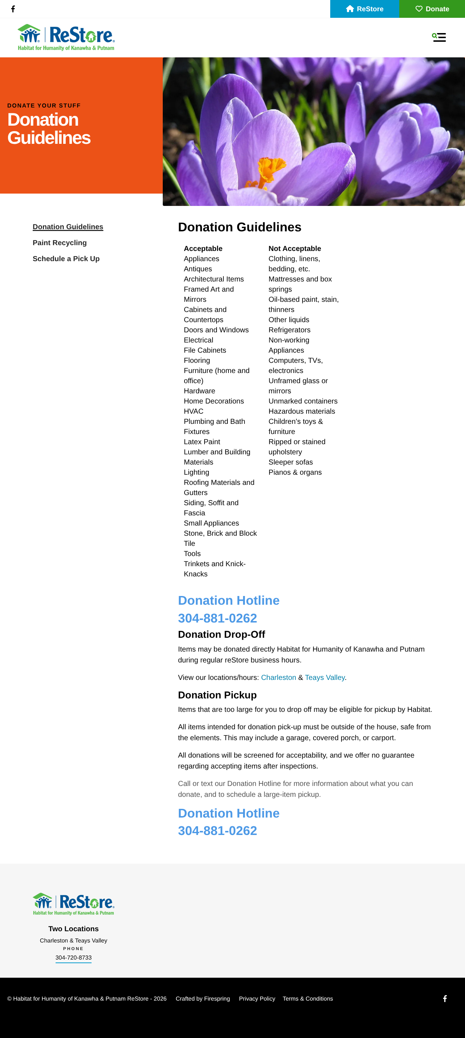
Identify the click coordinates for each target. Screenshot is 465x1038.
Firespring (217, 999)
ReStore (370, 9)
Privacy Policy (257, 999)
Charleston (278, 678)
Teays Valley (324, 678)
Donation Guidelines (68, 227)
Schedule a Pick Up (66, 259)
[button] (439, 37)
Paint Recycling (60, 243)
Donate (437, 9)
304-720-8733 (74, 958)
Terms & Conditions (308, 999)
